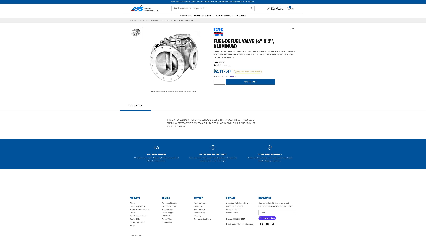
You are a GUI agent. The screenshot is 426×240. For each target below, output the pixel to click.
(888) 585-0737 (238, 219)
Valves (138, 20)
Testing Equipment (137, 222)
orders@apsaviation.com (242, 224)
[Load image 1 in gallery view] (136, 33)
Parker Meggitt (167, 213)
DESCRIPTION (135, 105)
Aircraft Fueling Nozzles (139, 216)
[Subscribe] (293, 212)
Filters (132, 203)
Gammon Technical (169, 206)
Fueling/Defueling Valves (152, 20)
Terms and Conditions (202, 219)
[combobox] (213, 8)
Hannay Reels (167, 209)
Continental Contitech (170, 203)
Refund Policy (199, 213)
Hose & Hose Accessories (139, 209)
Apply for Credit (200, 203)
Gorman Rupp (225, 65)
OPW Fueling (167, 216)
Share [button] (294, 28)
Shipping (197, 216)
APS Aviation (139, 235)
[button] (203, 15)
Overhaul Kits (135, 219)
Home (132, 20)
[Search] (252, 8)
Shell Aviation (167, 222)
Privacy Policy (199, 209)
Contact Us (198, 206)
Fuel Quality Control (137, 206)
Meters (132, 213)
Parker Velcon (167, 219)
